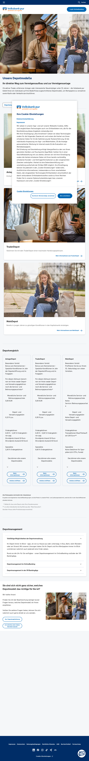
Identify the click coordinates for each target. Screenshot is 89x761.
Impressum (12, 744)
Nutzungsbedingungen (33, 744)
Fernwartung (76, 744)
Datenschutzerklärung (25, 119)
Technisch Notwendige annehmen (43, 196)
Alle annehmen (65, 196)
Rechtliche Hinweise (48, 744)
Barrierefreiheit (66, 744)
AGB (58, 744)
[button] (16, 467)
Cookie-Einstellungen (25, 191)
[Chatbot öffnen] (82, 754)
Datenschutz (21, 744)
